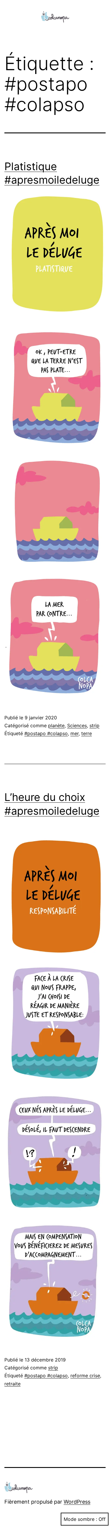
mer (74, 733)
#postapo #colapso (46, 733)
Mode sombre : (80, 1519)
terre (86, 733)
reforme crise (85, 1375)
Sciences (77, 725)
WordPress (77, 1502)
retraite (12, 1384)
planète (56, 725)
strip (94, 725)
